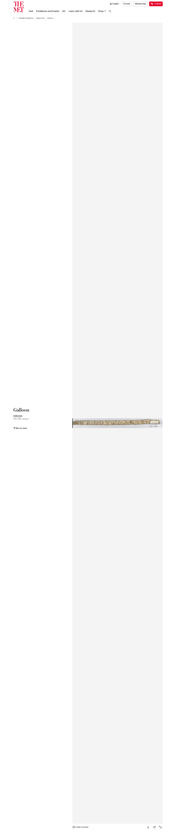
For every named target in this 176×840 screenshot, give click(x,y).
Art (63, 11)
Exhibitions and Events (47, 11)
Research (90, 11)
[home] (14, 18)
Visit (31, 11)
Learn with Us (76, 11)
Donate (126, 4)
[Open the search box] (110, 11)
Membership (140, 4)
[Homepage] (18, 7)
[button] (117, 423)
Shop (101, 11)
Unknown (17, 416)
